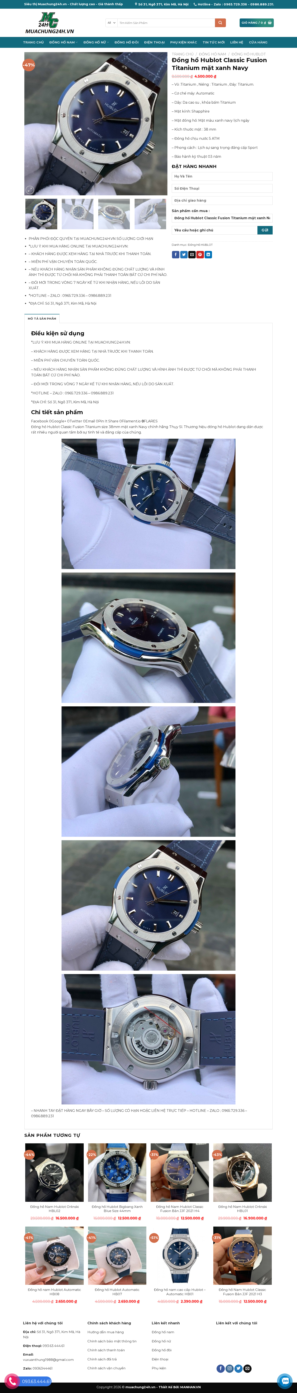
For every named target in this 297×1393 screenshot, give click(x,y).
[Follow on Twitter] (238, 1369)
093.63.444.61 (44, 1346)
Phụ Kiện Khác (183, 42)
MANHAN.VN (190, 1387)
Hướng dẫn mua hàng (105, 1332)
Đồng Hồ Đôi (126, 42)
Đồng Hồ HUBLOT (249, 54)
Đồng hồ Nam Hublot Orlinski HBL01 (242, 1209)
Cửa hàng (258, 42)
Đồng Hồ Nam (62, 42)
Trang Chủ (33, 42)
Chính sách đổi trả (102, 1359)
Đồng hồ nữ (161, 1341)
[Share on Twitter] (184, 254)
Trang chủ (183, 54)
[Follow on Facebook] (221, 1369)
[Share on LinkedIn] (208, 254)
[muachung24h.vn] (61, 23)
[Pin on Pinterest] (200, 254)
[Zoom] (30, 190)
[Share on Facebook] (175, 254)
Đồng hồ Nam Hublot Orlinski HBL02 (54, 1209)
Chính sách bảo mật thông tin (112, 1341)
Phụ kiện (159, 1368)
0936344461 (38, 1368)
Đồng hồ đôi (162, 1350)
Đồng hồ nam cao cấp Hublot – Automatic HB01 (180, 1292)
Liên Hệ (236, 42)
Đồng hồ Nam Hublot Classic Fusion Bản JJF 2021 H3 (242, 1292)
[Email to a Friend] (192, 254)
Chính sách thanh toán (106, 1350)
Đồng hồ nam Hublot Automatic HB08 (54, 1292)
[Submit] (220, 22)
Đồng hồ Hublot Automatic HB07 (117, 1292)
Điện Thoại (154, 42)
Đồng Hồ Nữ (94, 42)
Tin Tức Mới (214, 42)
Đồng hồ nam (163, 1332)
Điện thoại (160, 1359)
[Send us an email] (247, 1369)
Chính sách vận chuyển (106, 1368)
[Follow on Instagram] (229, 1369)
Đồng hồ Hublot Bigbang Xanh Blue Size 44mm (117, 1209)
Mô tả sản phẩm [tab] (42, 318)
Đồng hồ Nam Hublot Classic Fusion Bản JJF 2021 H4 (180, 1209)
